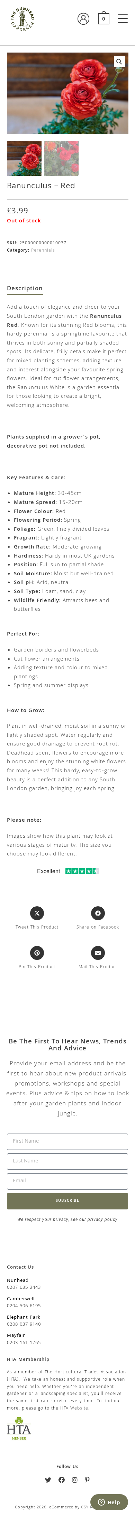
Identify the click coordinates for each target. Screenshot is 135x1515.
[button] (119, 61)
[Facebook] (61, 1481)
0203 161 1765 (24, 1343)
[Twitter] (48, 1481)
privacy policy (102, 1219)
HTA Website (74, 1408)
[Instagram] (75, 1481)
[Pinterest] (87, 1481)
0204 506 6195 (24, 1306)
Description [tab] (25, 289)
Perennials (43, 250)
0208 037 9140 (24, 1324)
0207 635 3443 (24, 1288)
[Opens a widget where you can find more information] (109, 1503)
